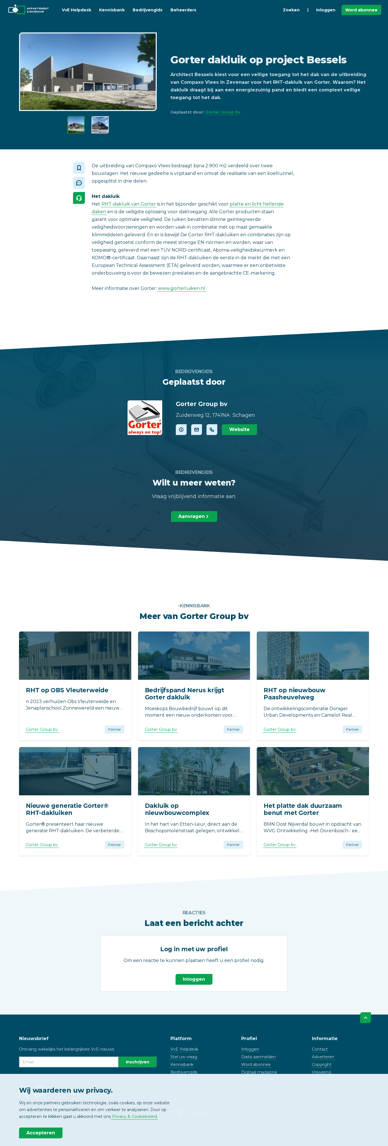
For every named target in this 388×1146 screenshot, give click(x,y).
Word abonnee (361, 9)
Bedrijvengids (147, 9)
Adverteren (323, 1056)
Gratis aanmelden (258, 1056)
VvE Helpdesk (76, 9)
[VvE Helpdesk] (79, 198)
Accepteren (40, 1132)
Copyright (321, 1064)
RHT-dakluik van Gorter (128, 204)
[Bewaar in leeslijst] (79, 168)
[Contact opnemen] (196, 429)
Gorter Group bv (222, 112)
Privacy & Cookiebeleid (134, 1116)
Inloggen (325, 9)
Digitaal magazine (259, 1072)
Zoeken (291, 9)
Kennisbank (112, 9)
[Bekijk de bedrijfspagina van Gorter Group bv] (145, 417)
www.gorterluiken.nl (181, 288)
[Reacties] (79, 183)
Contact (320, 1049)
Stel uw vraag (183, 1056)
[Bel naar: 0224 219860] (211, 429)
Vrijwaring (321, 1072)
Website (239, 429)
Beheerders (183, 9)
